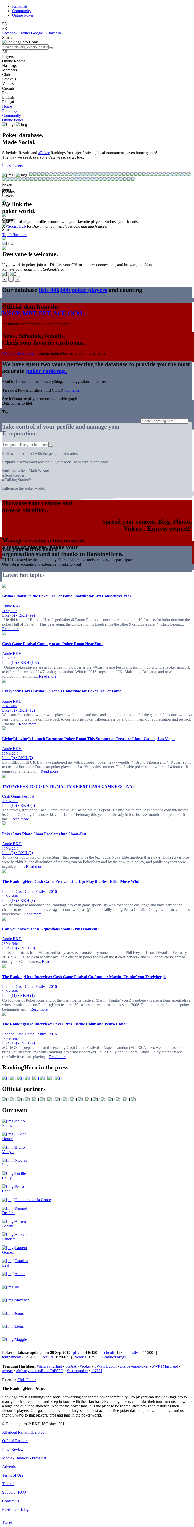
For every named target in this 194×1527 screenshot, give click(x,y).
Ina (17, 1287)
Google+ (38, 33)
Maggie (21, 1339)
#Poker (44, 153)
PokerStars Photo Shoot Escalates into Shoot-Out (44, 834)
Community (21, 11)
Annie (20, 1274)
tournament (73, 390)
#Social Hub (16, 226)
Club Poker (26, 1380)
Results (47, 1357)
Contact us (10, 1501)
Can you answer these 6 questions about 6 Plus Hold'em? (50, 929)
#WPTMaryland (165, 1366)
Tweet (7, 1522)
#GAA (70, 1366)
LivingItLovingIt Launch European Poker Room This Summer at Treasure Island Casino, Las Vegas (88, 739)
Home (7, 106)
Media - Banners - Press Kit (24, 1458)
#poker (85, 1366)
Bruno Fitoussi (13, 1123)
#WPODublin (105, 1366)
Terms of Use (12, 1475)
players (78, 1352)
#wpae (7, 1371)
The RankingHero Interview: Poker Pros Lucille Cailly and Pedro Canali (64, 1024)
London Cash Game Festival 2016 (29, 891)
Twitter (24, 33)
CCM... (77, 313)
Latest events (12, 166)
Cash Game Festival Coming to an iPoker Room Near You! (52, 644)
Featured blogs (114, 1357)
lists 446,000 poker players (73, 290)
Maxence (22, 1300)
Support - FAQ (14, 1492)
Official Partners (15, 1441)
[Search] (51, 48)
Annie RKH (12, 606)
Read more (10, 629)
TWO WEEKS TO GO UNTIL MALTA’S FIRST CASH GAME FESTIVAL (68, 786)
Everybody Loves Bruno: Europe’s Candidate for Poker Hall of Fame (61, 691)
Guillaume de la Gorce (33, 1200)
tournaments (11, 1357)
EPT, (45, 313)
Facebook (10, 33)
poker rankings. (46, 371)
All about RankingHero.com (24, 1432)
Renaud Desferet (14, 1210)
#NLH (96, 1371)
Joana (19, 1313)
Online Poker (22, 15)
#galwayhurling (49, 1366)
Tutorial (8, 1484)
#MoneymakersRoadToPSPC (39, 1371)
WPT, (29, 313)
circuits (109, 1352)
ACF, (59, 313)
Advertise (9, 1466)
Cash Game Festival (18, 796)
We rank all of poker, (18, 353)
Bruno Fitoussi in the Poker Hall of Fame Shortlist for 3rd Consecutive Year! (67, 596)
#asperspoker (77, 1371)
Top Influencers (14, 235)
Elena (19, 1326)
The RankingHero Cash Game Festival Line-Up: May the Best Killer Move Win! (70, 881)
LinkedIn (53, 33)
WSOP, (11, 313)
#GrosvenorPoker (134, 1366)
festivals (135, 1352)
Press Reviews (13, 1449)
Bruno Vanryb (13, 1149)
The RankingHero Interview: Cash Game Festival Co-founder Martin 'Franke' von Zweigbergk (84, 977)
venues (80, 1357)
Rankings (19, 6)
